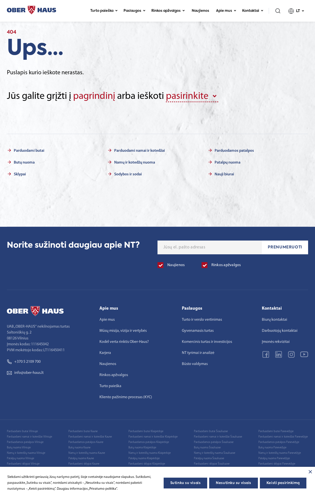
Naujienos (200, 11)
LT (298, 11)
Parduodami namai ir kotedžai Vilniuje (29, 436)
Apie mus (224, 11)
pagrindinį (94, 96)
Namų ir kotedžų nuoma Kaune (86, 453)
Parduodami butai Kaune (83, 431)
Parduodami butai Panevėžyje (276, 431)
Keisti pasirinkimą (283, 483)
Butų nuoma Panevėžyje (272, 447)
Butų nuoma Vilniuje (19, 447)
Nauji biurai (224, 174)
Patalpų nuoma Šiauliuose (209, 458)
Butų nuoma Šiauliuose (207, 447)
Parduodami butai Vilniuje (22, 431)
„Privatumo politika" (102, 489)
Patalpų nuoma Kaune (81, 458)
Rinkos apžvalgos (166, 11)
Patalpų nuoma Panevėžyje (274, 458)
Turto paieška (101, 11)
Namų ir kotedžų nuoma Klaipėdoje (149, 453)
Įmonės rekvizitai (276, 342)
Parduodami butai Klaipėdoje (145, 431)
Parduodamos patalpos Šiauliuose (214, 442)
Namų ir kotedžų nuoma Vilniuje (26, 453)
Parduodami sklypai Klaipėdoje (146, 463)
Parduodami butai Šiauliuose (211, 431)
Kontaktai (250, 11)
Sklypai (20, 174)
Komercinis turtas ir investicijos (207, 342)
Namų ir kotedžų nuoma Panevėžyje (279, 453)
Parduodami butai (29, 151)
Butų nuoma (24, 163)
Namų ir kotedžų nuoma (134, 163)
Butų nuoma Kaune (79, 447)
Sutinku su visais (185, 483)
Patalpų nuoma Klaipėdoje (144, 458)
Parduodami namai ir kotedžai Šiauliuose (218, 436)
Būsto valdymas (195, 364)
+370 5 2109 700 (27, 362)
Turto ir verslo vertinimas (202, 320)
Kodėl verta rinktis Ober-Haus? (124, 342)
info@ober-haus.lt (29, 373)
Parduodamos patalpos (234, 151)
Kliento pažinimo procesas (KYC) (125, 397)
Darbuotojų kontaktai (280, 331)
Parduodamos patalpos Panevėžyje (278, 442)
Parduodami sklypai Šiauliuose (212, 463)
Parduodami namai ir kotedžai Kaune (90, 436)
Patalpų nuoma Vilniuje (20, 458)
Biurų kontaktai (274, 320)
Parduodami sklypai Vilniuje (23, 463)
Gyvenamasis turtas (198, 331)
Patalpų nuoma (227, 163)
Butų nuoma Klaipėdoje (142, 447)
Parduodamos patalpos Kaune (85, 442)
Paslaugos (132, 11)
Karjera (105, 353)
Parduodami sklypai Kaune (83, 463)
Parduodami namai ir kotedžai (139, 151)
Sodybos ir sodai (128, 174)
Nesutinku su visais (233, 483)
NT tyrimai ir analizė (198, 353)
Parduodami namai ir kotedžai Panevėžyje (283, 436)
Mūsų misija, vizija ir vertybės (123, 331)
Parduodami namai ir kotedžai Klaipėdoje (153, 436)
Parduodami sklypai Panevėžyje (276, 463)
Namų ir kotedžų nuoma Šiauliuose (214, 453)
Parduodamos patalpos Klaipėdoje (148, 442)
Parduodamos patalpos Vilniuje (25, 442)
